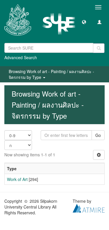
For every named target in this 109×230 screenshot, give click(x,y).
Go (98, 135)
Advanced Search (20, 57)
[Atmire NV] (89, 208)
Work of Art (17, 179)
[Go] (99, 48)
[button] (84, 22)
